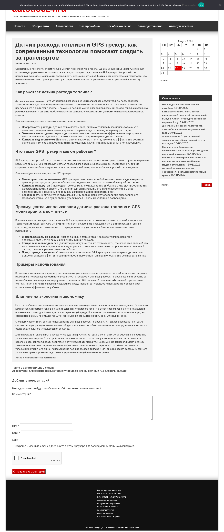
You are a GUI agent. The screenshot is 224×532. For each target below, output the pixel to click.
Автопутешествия (181, 26)
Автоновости (64, 26)
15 (198, 58)
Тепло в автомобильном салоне (33, 367)
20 (183, 63)
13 (183, 58)
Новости (19, 26)
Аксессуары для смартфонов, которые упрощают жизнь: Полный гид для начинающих (69, 370)
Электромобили (90, 26)
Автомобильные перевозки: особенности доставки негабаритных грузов (184, 172)
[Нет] (220, 5)
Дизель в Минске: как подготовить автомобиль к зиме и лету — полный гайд (183, 129)
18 (169, 63)
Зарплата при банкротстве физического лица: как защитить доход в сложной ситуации (185, 150)
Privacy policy (189, 5)
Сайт (15, 439)
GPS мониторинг (55, 223)
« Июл (164, 80)
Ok (201, 5)
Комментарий (21, 394)
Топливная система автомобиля (40, 358)
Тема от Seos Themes (129, 528)
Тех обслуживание (119, 26)
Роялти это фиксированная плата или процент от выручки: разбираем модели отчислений (184, 161)
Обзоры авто (40, 26)
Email (16, 432)
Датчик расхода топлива (29, 101)
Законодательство (150, 26)
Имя (15, 425)
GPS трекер (83, 195)
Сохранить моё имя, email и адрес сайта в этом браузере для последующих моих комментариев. (75, 446)
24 (162, 68)
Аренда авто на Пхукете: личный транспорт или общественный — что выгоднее (183, 140)
